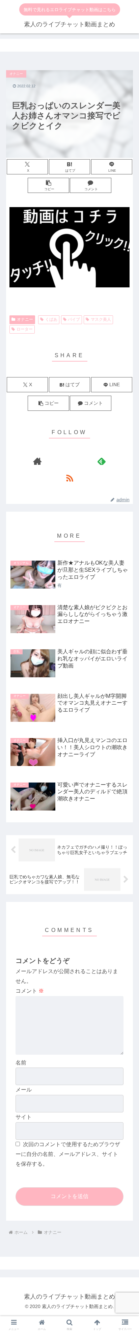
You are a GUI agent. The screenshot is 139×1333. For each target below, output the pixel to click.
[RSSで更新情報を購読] (69, 478)
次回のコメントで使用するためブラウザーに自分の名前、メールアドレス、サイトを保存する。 (68, 1154)
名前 (21, 1063)
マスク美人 (101, 319)
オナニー (25, 319)
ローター (25, 329)
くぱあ (51, 319)
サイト (24, 1117)
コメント (30, 991)
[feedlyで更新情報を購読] (101, 461)
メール (24, 1090)
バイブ (74, 319)
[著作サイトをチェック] (37, 461)
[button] (48, 185)
